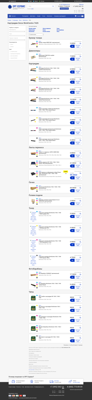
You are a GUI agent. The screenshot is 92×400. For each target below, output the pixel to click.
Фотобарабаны (60, 30)
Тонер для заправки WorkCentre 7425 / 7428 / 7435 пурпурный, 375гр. (50, 241)
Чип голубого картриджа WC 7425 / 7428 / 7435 (49, 297)
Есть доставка (31, 369)
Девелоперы (32, 30)
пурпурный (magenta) (15, 53)
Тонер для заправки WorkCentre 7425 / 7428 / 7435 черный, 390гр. (50, 257)
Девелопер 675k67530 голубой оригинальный (46, 56)
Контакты (49, 16)
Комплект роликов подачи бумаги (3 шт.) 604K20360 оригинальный (49, 200)
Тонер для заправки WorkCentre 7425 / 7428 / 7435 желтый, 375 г (50, 227)
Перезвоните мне (64, 8)
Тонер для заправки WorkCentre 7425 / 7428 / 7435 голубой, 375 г (50, 213)
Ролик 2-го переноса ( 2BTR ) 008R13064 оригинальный (49, 152)
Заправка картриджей (59, 16)
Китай (12, 46)
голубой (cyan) (14, 51)
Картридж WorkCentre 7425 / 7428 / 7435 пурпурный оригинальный (49, 89)
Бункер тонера (32, 28)
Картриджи (31, 31)
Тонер (58, 28)
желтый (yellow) (14, 55)
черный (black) (14, 58)
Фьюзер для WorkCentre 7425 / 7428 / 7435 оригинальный (49, 187)
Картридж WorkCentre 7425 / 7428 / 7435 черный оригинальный (49, 99)
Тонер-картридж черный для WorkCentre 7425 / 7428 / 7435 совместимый (49, 140)
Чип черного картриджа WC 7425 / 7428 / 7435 (49, 337)
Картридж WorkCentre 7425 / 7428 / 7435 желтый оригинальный (49, 79)
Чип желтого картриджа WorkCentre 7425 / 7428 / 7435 (49, 307)
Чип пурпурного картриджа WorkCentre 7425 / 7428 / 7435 (50, 317)
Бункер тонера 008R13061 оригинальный (49, 42)
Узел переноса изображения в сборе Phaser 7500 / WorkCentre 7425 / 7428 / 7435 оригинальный (50, 173)
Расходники (25, 16)
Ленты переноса (47, 28)
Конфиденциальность (39, 386)
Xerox (12, 44)
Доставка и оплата (29, 386)
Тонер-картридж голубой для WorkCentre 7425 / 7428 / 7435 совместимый (49, 109)
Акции (38, 16)
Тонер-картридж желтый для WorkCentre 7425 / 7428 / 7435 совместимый (49, 119)
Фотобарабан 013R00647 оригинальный (49, 273)
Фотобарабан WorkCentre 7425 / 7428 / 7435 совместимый (50, 284)
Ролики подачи (46, 31)
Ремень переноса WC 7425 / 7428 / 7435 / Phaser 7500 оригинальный (49, 163)
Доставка (32, 16)
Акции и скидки (12, 386)
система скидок (76, 382)
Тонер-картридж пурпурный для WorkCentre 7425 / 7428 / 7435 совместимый (50, 129)
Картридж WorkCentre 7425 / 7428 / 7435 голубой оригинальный (49, 69)
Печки (44, 30)
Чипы (58, 31)
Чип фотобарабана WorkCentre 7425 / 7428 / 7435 (50, 327)
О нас (43, 16)
